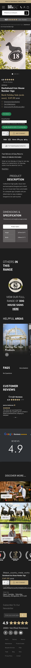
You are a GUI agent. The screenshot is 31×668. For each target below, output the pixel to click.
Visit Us (20, 1)
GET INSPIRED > (7, 539)
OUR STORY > (6, 496)
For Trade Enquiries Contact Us (16, 146)
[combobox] (15, 13)
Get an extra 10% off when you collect (14, 107)
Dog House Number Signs (17, 24)
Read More (5, 169)
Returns (23, 639)
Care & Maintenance (9, 104)
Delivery (14, 639)
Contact (18, 656)
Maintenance (8, 643)
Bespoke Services (10, 647)
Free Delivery (6, 114)
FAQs (20, 647)
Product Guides (20, 643)
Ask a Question (23, 368)
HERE (15, 309)
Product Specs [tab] (15, 226)
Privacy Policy (8, 656)
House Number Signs (6, 24)
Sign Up (23, 615)
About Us (7, 1)
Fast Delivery (14, 1)
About (6, 639)
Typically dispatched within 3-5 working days (14, 127)
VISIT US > (5, 517)
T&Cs (20, 651)
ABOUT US (6, 491)
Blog (13, 651)
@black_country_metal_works (16, 573)
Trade (24, 1)
